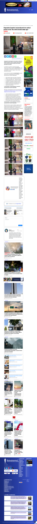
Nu (25, 101)
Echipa (21, 476)
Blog (20, 470)
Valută (25, 145)
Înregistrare (35, 0)
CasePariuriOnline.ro (24, 479)
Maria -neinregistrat (11, 230)
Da (25, 100)
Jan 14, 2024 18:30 (29, 33)
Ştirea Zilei (21, 462)
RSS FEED (6, 490)
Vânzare (31, 145)
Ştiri (20, 466)
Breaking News (22, 465)
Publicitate (7, 482)
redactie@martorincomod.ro (8, 466)
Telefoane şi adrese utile (9, 486)
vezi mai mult (27, 116)
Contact (6, 483)
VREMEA (28, 148)
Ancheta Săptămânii (22, 461)
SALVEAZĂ (20, 225)
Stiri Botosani (7, 25)
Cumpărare (30, 145)
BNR (27, 145)
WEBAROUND (32, 522)
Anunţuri (6, 485)
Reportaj (21, 467)
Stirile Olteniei (28, 481)
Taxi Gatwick (28, 480)
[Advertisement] (18, 19)
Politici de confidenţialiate (9, 487)
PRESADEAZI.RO (28, 479)
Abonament (7, 491)
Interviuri (21, 468)
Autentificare (30, 0)
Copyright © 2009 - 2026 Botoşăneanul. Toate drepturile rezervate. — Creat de (18, 522)
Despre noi (7, 481)
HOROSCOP (28, 134)
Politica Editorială (21, 474)
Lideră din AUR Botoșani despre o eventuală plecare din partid (19, 211)
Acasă (4, 25)
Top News (21, 463)
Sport (21, 472)
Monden (16, 380)
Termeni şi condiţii (8, 488)
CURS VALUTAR (28, 143)
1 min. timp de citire (18, 33)
